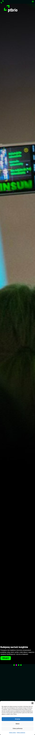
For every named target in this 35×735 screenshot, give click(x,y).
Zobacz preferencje (17, 728)
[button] (32, 703)
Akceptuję (17, 719)
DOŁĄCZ (5, 658)
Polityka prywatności (21, 732)
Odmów (17, 724)
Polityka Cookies (12, 732)
